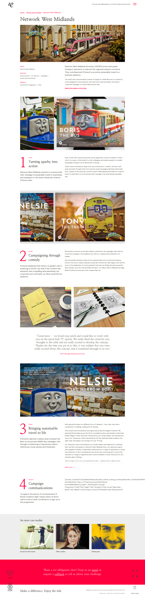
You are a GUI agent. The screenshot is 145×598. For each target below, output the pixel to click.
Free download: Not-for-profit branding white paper (10, 573)
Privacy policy (110, 593)
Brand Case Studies (34, 13)
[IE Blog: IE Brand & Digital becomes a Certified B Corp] (10, 587)
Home (22, 13)
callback (59, 574)
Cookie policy (102, 593)
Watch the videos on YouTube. (76, 88)
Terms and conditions (119, 593)
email (95, 570)
